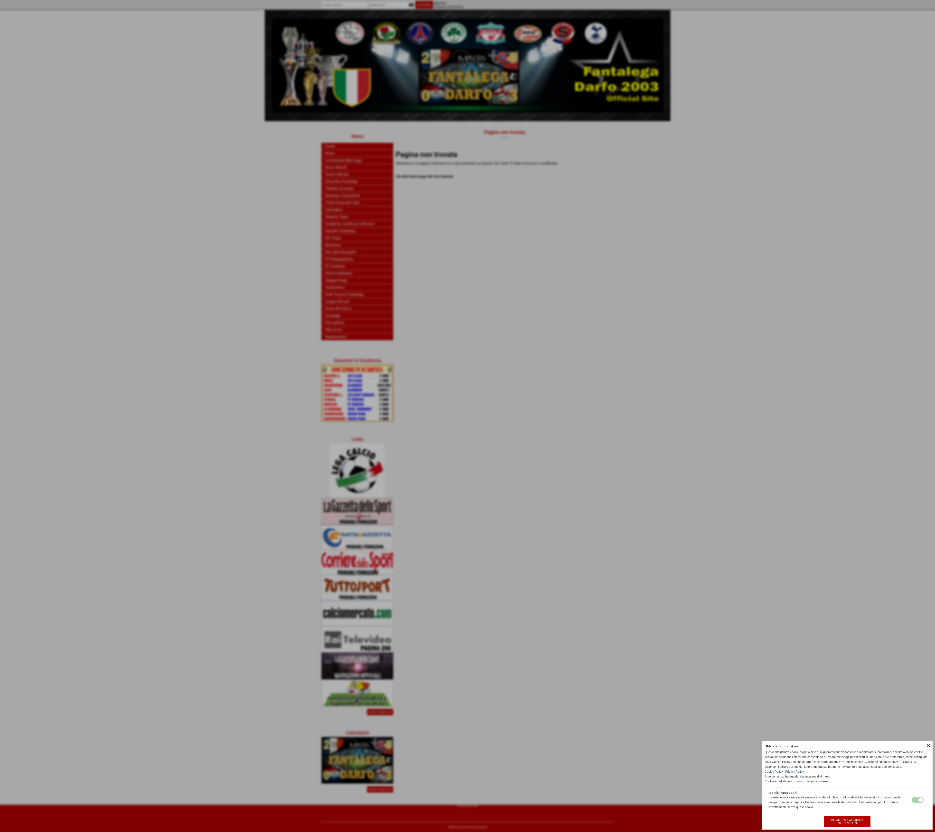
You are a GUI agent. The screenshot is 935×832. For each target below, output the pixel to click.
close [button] (928, 745)
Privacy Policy (794, 771)
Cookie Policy (774, 771)
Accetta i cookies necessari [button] (847, 821)
